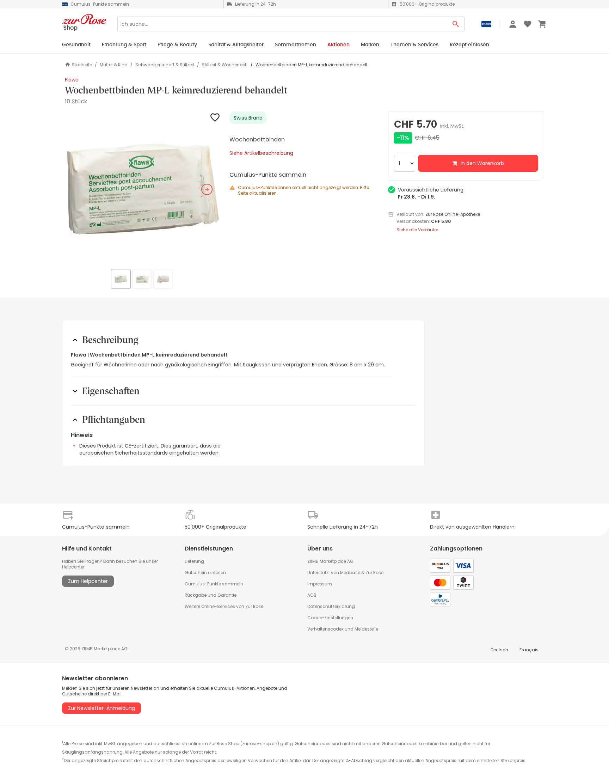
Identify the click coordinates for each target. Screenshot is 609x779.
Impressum (319, 584)
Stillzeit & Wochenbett (225, 65)
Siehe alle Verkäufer (417, 230)
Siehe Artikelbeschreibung (261, 153)
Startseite (82, 65)
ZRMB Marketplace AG (330, 561)
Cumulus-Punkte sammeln (214, 584)
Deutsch (499, 650)
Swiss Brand (248, 117)
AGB (311, 595)
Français (529, 650)
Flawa (72, 79)
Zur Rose (374, 573)
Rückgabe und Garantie (210, 595)
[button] (143, 189)
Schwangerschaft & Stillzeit (164, 65)
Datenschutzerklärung (331, 606)
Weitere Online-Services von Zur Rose (224, 606)
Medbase (350, 573)
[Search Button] (456, 24)
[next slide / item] (207, 189)
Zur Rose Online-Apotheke (452, 214)
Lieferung (194, 561)
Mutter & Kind (114, 65)
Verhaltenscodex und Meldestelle (342, 629)
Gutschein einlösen (205, 573)
